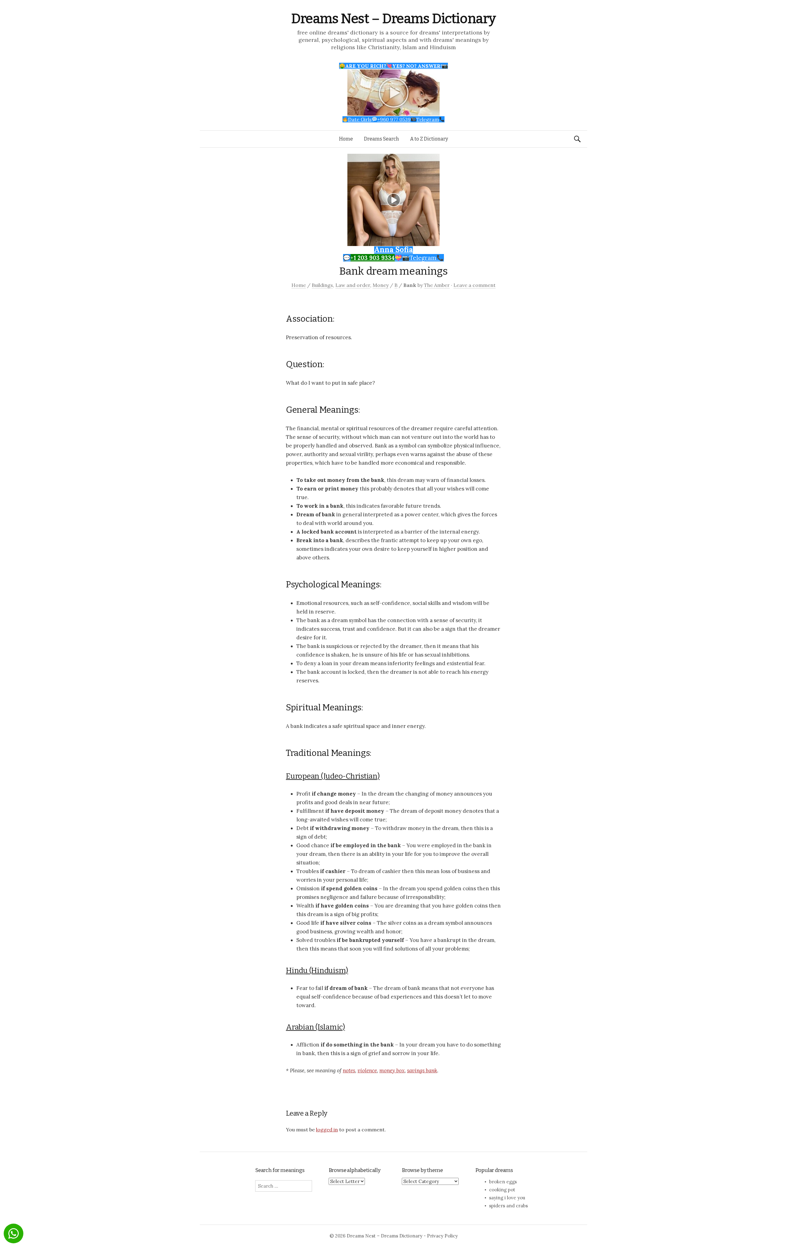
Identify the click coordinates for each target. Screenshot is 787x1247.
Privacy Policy (442, 1236)
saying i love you (507, 1198)
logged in (327, 1129)
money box (392, 1070)
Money (381, 285)
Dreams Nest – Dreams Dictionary (393, 18)
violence (367, 1070)
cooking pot (502, 1190)
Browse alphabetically (355, 1170)
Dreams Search (381, 139)
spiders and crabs (508, 1206)
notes (349, 1070)
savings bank (422, 1070)
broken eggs (503, 1182)
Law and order (352, 285)
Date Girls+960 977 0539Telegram (393, 119)
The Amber (437, 285)
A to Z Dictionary (429, 139)
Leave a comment (474, 285)
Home (346, 139)
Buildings (322, 285)
